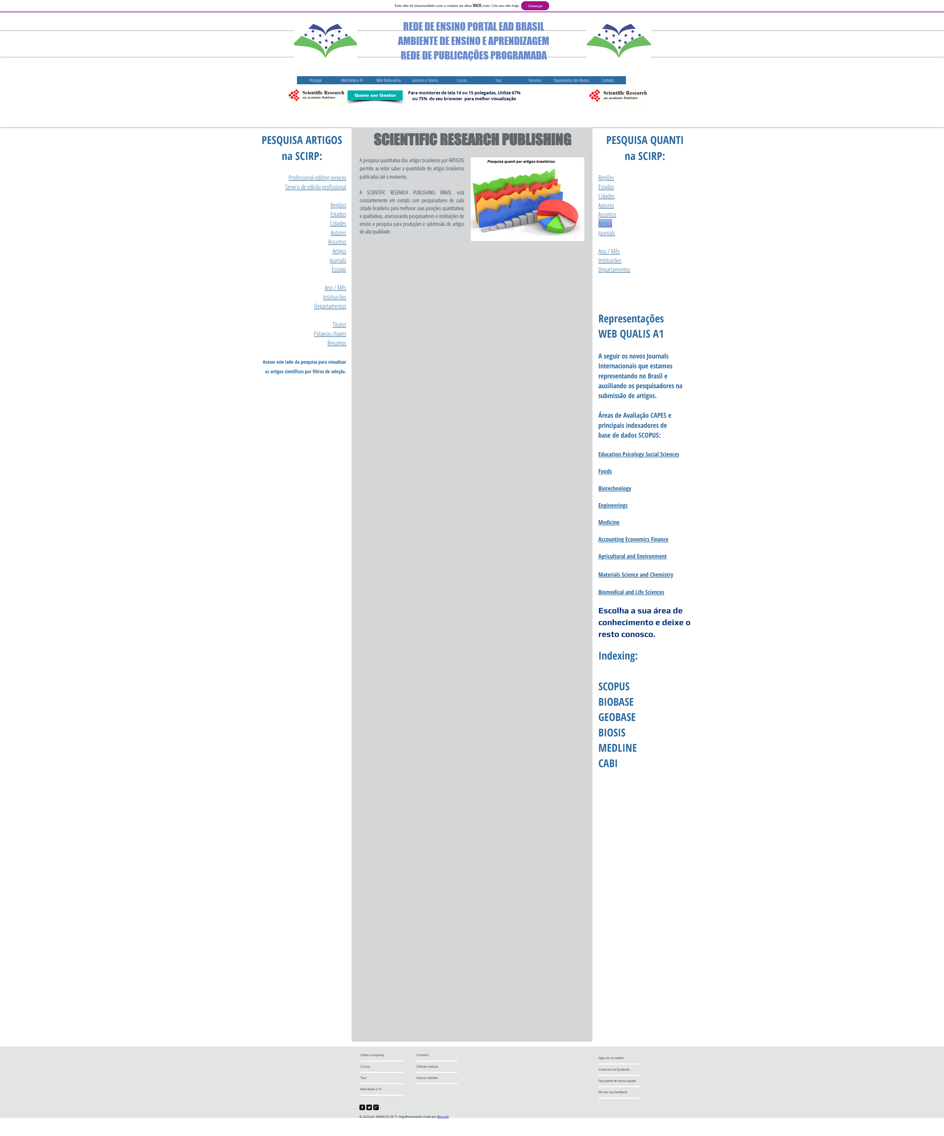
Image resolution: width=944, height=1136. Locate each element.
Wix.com (443, 1117)
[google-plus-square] (376, 1107)
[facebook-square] (362, 1107)
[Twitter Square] (369, 1107)
